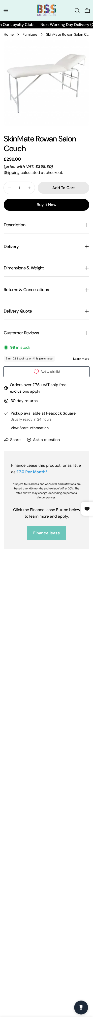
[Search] (77, 10)
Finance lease (46, 533)
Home (9, 34)
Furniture (30, 34)
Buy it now (46, 204)
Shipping (12, 172)
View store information (30, 428)
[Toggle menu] (6, 10)
